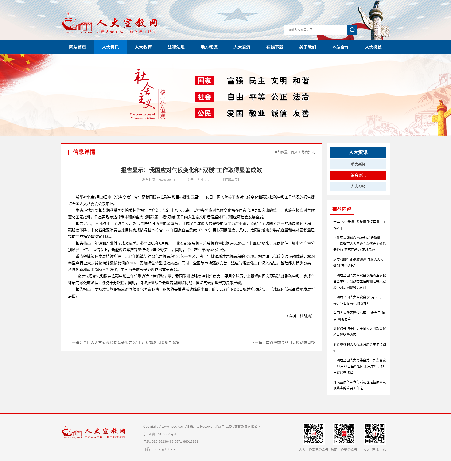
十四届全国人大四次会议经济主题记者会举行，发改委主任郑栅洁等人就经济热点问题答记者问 (359, 281)
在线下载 (274, 47)
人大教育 (143, 47)
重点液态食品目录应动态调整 (290, 343)
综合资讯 (308, 152)
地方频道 (209, 47)
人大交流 (241, 47)
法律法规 (176, 47)
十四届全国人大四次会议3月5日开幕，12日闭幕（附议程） (358, 300)
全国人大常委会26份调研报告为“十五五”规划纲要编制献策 (131, 343)
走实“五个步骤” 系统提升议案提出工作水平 (359, 225)
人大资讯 (110, 47)
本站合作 (340, 47)
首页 (294, 152)
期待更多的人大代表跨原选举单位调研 (359, 347)
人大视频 (358, 186)
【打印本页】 (231, 180)
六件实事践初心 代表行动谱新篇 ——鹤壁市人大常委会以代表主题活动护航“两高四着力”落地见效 (359, 244)
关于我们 (307, 47)
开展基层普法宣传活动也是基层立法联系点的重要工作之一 (359, 385)
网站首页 (77, 47)
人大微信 (373, 47)
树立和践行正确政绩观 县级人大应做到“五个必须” (358, 262)
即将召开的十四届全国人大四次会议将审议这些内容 (359, 332)
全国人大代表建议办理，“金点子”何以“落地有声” (359, 316)
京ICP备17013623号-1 (160, 434)
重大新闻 (358, 164)
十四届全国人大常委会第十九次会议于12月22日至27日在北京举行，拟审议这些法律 (359, 366)
